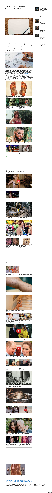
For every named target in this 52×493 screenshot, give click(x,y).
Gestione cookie (50, 492)
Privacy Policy (28, 491)
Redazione (23, 491)
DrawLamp (9, 479)
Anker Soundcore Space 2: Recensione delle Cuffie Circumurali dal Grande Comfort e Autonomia (43, 37)
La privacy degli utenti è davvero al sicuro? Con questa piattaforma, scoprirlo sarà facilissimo (17, 480)
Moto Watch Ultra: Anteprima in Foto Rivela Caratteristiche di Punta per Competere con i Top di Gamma (43, 44)
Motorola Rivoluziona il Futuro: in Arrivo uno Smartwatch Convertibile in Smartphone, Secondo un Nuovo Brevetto (43, 22)
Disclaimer (31, 491)
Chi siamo (20, 491)
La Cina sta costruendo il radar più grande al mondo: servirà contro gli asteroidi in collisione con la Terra (19, 481)
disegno (7, 479)
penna (12, 479)
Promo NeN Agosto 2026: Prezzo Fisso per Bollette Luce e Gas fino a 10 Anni (43, 9)
